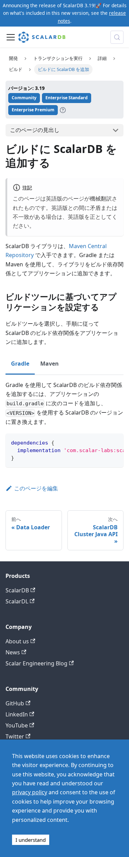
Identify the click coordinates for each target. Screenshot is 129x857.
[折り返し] (102, 442)
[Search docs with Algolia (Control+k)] (116, 37)
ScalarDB (17, 590)
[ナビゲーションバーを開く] (11, 37)
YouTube (17, 725)
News (13, 652)
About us (17, 641)
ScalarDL (17, 601)
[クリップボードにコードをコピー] (115, 442)
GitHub (15, 703)
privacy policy (29, 792)
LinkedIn (17, 714)
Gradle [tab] (20, 363)
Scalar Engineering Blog (36, 663)
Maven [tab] (49, 363)
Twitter (15, 736)
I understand (30, 839)
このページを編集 (36, 488)
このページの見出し (35, 130)
